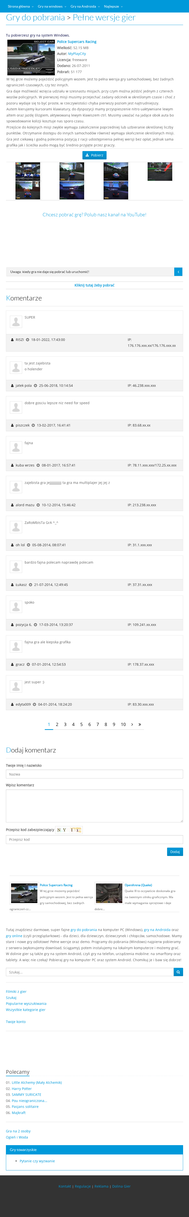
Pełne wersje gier (104, 17)
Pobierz (96, 155)
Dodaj (175, 851)
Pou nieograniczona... (29, 1100)
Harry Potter (22, 1088)
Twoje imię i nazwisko (24, 765)
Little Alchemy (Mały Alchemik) (37, 1082)
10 (123, 724)
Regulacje (83, 1186)
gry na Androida (157, 929)
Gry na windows (50, 6)
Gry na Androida (83, 6)
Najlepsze (111, 6)
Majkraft (19, 1112)
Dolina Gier (121, 1186)
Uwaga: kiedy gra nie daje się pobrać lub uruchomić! (49, 272)
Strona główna (19, 6)
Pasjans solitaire (25, 1106)
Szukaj (11, 997)
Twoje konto (16, 1021)
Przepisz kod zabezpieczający (30, 829)
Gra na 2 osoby (18, 1131)
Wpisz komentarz (20, 785)
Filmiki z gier (16, 991)
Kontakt (65, 1186)
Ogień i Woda (17, 1137)
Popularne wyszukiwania (26, 1003)
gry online (14, 935)
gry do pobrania (84, 929)
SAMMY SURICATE (26, 1094)
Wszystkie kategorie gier (26, 1009)
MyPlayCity (77, 53)
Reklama (101, 1186)
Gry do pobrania (35, 17)
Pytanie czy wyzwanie (37, 1161)
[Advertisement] (94, 257)
